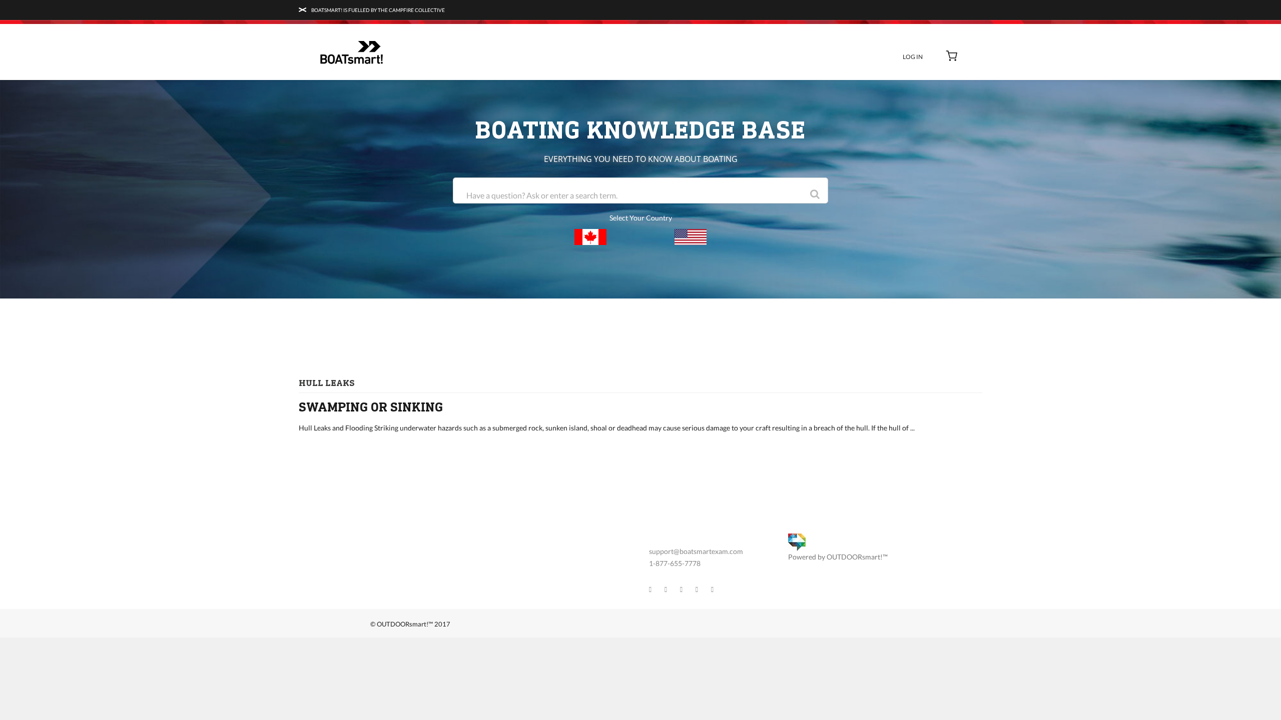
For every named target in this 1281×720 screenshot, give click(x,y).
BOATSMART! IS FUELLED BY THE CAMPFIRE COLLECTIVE (377, 10)
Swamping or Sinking (371, 407)
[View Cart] (952, 57)
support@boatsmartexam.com (696, 551)
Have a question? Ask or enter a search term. (541, 195)
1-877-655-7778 (675, 563)
